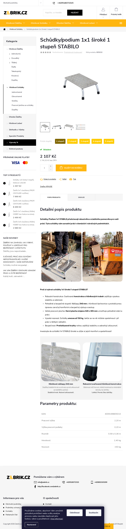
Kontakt (49, 504)
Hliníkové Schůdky (16, 87)
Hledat (75, 12)
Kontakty (9, 511)
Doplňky (14, 80)
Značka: (46, 186)
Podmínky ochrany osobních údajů (19, 507)
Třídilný (14, 62)
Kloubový (15, 76)
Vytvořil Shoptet (117, 524)
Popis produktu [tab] (53, 197)
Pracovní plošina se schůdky (22, 105)
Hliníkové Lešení (15, 123)
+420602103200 (100, 482)
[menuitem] (15, 23)
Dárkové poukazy (16, 149)
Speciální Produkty (16, 136)
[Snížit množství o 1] (51, 169)
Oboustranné (17, 96)
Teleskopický (16, 71)
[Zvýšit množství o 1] (51, 166)
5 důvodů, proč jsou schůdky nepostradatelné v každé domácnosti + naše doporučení (18, 259)
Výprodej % (13, 142)
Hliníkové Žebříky (16, 49)
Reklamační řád (11, 515)
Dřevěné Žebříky (15, 117)
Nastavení (31, 524)
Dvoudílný (15, 58)
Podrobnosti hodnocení (73, 52)
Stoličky (15, 101)
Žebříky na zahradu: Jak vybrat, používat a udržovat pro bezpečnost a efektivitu (18, 245)
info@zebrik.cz (43, 482)
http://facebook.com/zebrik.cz (49, 486)
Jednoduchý (16, 54)
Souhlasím (93, 512)
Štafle (13, 67)
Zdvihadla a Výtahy (16, 130)
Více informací (56, 518)
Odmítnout (74, 512)
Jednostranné (17, 92)
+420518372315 (72, 482)
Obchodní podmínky (10, 3)
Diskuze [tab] (81, 197)
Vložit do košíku (73, 168)
